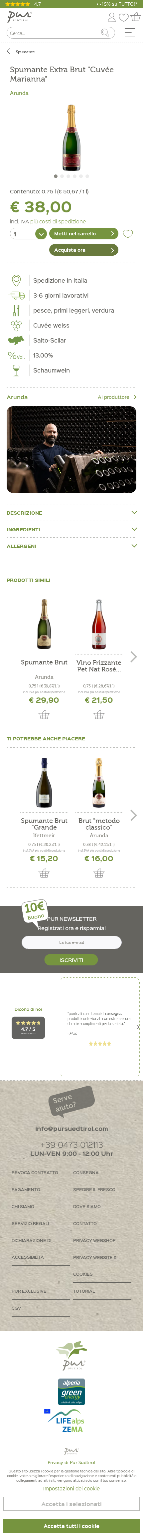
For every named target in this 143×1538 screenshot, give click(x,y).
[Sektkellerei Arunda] (71, 449)
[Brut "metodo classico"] (99, 783)
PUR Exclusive (29, 1291)
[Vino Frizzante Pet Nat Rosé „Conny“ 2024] (99, 624)
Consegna (86, 1172)
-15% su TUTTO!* (119, 4)
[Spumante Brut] (44, 624)
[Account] (111, 16)
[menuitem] (132, 34)
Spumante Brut (44, 662)
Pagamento (26, 1189)
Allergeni (21, 546)
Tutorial (84, 1291)
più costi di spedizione (58, 221)
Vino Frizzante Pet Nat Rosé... (98, 666)
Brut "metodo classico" (99, 824)
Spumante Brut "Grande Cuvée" (44, 824)
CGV (16, 1308)
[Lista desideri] (125, 16)
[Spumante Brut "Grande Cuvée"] (44, 783)
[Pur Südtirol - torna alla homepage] (19, 17)
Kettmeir (44, 836)
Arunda (19, 93)
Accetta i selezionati (71, 1504)
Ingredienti (23, 529)
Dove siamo (87, 1206)
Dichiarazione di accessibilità (31, 1248)
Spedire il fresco (94, 1189)
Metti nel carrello (75, 233)
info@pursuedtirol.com (71, 1128)
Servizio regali (30, 1223)
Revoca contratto (35, 1172)
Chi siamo (23, 1206)
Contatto (85, 1223)
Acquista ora (69, 249)
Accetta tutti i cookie (71, 1526)
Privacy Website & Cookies (95, 1265)
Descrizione (24, 512)
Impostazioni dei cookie (71, 1488)
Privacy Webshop (94, 1240)
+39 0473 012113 (71, 1144)
